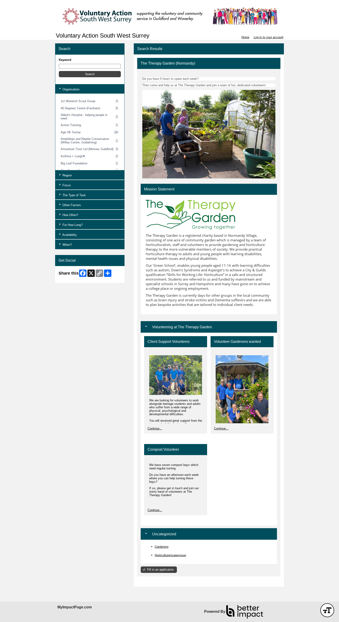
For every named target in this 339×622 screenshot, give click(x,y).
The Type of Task (74, 195)
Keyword (65, 60)
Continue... (155, 428)
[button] (90, 74)
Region (67, 175)
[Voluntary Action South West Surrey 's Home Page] (169, 16)
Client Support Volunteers (169, 342)
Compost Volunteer (163, 449)
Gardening (161, 546)
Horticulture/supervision (170, 555)
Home (245, 37)
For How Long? (72, 225)
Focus (66, 185)
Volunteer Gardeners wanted (237, 342)
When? (67, 244)
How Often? (70, 215)
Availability (69, 235)
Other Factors (71, 205)
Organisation (70, 89)
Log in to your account (268, 37)
